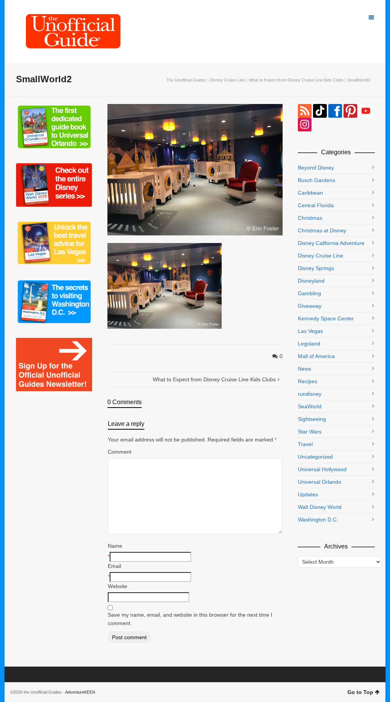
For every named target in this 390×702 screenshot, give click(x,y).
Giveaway (309, 306)
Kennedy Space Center (326, 318)
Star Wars (309, 432)
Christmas (310, 218)
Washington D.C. (318, 520)
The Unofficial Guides (186, 80)
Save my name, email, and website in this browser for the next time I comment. (190, 619)
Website (117, 586)
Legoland (309, 344)
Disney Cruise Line (227, 80)
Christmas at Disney (322, 230)
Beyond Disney (316, 168)
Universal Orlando (319, 482)
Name (115, 546)
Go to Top (360, 692)
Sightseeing (312, 419)
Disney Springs (316, 268)
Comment (119, 452)
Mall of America (316, 356)
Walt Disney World (320, 507)
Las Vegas (310, 331)
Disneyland (311, 281)
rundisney (309, 394)
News (304, 369)
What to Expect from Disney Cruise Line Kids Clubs (296, 80)
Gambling (309, 293)
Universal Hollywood (322, 469)
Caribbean (310, 193)
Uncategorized (315, 457)
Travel (305, 444)
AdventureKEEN (80, 692)
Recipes (307, 381)
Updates (308, 494)
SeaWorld (309, 406)
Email (114, 566)
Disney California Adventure (331, 243)
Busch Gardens (316, 180)
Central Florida (316, 205)
